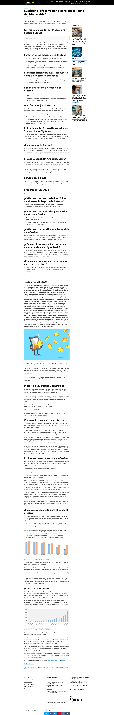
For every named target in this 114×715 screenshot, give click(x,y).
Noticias (26, 8)
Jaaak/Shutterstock (29, 664)
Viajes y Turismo (73, 1)
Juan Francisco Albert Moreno (32, 653)
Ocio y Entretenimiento (84, 1)
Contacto (85, 3)
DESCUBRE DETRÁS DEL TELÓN (77, 689)
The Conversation (52, 660)
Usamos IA (49, 689)
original (63, 660)
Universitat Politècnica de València (33, 657)
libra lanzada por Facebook (48, 397)
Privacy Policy (50, 679)
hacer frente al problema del (44, 448)
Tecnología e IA (50, 1)
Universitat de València (44, 667)
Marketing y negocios (76, 3)
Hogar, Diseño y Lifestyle (62, 1)
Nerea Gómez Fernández (36, 655)
